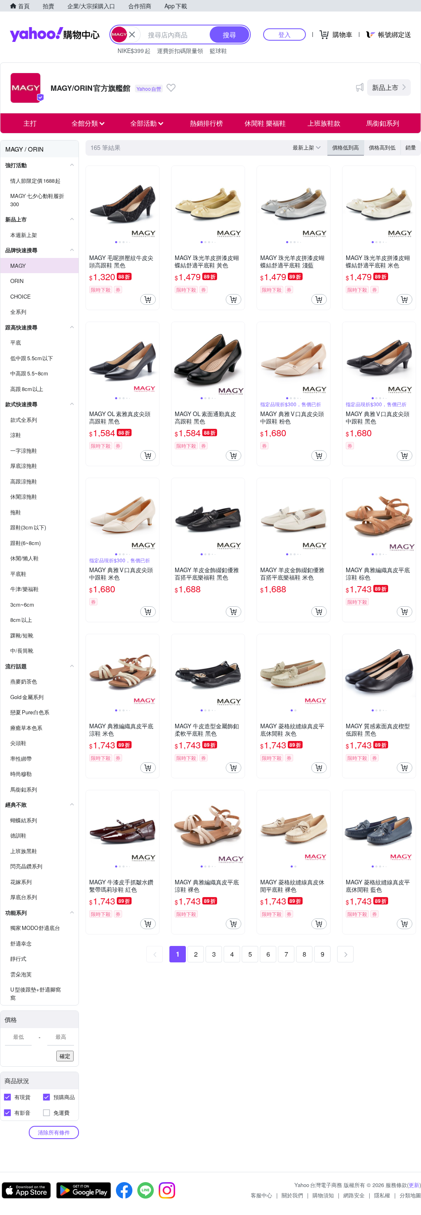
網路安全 (354, 1195)
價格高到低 (382, 147)
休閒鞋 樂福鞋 (265, 123)
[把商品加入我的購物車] (148, 299)
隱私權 (382, 1195)
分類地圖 (410, 1195)
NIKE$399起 (134, 50)
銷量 (410, 147)
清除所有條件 (54, 1132)
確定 (65, 1056)
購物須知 (323, 1195)
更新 (414, 1185)
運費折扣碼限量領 (180, 50)
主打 (30, 123)
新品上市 (385, 87)
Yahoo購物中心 (54, 34)
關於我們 (292, 1195)
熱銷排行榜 (206, 123)
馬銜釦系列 (382, 123)
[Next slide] (153, 202)
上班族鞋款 (324, 123)
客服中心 (261, 1195)
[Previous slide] (91, 202)
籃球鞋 (218, 50)
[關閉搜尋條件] (132, 34)
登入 (284, 34)
